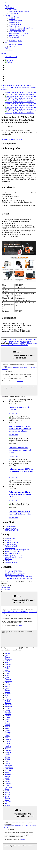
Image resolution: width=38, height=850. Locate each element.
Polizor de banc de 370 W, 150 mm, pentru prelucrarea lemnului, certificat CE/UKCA (19, 344)
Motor (11, 39)
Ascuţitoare (8, 559)
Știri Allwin (12, 46)
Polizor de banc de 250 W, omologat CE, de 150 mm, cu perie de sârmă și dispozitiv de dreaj (18, 340)
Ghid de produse (10, 526)
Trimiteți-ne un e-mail (8, 139)
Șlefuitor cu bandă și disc (17, 30)
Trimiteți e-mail (6, 587)
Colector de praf (14, 26)
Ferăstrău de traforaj (15, 20)
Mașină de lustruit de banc (17, 35)
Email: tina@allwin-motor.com (15, 573)
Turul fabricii (13, 9)
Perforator (12, 19)
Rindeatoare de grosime (16, 31)
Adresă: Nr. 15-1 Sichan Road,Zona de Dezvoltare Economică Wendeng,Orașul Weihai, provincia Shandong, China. (19, 576)
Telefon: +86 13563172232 (13, 571)
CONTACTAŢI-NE (11, 530)
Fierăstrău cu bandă (15, 24)
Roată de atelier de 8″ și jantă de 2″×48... (19, 408)
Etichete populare (10, 528)
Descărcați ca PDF (21, 139)
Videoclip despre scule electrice (19, 11)
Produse (7, 15)
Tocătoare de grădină (15, 41)
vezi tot (3, 396)
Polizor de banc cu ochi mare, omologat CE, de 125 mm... (20, 450)
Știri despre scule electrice (17, 44)
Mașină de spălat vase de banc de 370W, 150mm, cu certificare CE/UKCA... (20, 428)
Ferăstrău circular (14, 22)
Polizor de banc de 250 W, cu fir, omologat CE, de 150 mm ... (21, 471)
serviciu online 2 (6, 589)
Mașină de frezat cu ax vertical (18, 33)
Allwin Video (13, 13)
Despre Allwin (9, 8)
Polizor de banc (14, 17)
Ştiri (6, 42)
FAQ (6, 48)
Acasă (7, 6)
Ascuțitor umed (14, 37)
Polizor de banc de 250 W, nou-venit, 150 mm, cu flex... (21, 513)
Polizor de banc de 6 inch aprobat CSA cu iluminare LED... (20, 494)
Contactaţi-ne (9, 50)
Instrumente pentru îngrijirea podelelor (21, 28)
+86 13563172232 (11, 57)
